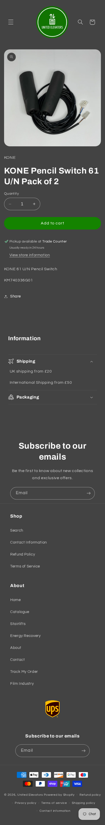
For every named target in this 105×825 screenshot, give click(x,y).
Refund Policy (22, 554)
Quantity (11, 193)
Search (16, 530)
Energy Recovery (25, 636)
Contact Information (28, 542)
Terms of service (54, 803)
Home (15, 600)
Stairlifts (17, 624)
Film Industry (22, 684)
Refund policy (90, 794)
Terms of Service (25, 566)
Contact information (55, 810)
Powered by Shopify (59, 794)
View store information (29, 255)
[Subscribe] (89, 493)
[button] (11, 22)
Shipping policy (83, 803)
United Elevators (30, 794)
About (15, 648)
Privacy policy (25, 803)
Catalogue (19, 612)
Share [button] (15, 296)
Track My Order (24, 672)
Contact (17, 660)
